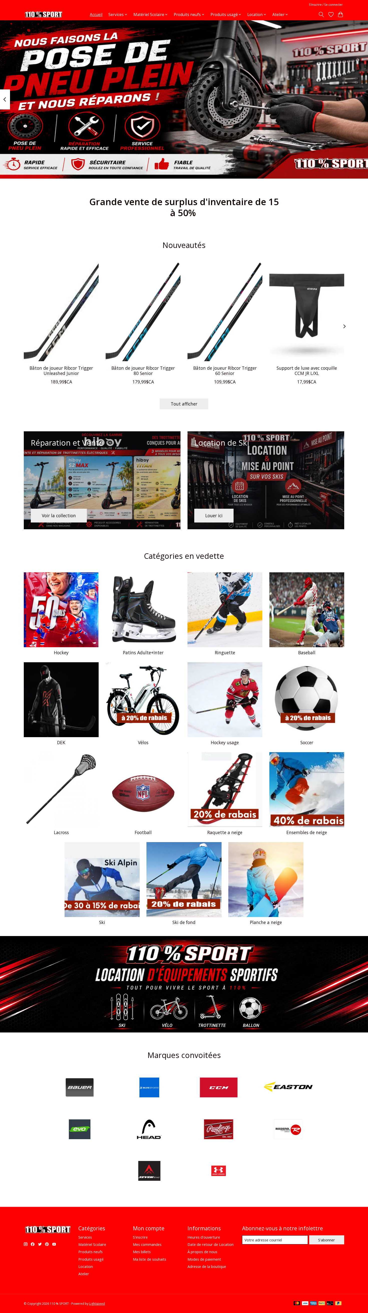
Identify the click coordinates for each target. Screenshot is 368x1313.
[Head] (149, 1129)
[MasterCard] (297, 1303)
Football (143, 832)
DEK (61, 742)
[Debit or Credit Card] (330, 1303)
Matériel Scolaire (92, 1244)
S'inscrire (140, 1237)
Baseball (306, 652)
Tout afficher (184, 404)
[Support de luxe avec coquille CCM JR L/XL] (306, 311)
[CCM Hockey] (219, 1088)
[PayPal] (321, 1303)
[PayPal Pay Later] (338, 1303)
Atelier (83, 1273)
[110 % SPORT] (43, 14)
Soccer (306, 742)
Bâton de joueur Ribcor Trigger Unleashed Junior (61, 370)
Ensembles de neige (306, 832)
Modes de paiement (204, 1259)
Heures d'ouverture (204, 1237)
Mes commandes (147, 1244)
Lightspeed (97, 1303)
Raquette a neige (224, 832)
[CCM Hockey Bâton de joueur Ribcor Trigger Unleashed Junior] (61, 311)
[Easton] (288, 1088)
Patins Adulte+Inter (143, 652)
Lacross (61, 832)
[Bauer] (80, 1088)
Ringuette (225, 652)
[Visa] (305, 1303)
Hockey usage (225, 742)
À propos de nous (202, 1251)
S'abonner (326, 1239)
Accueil (96, 14)
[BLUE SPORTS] (149, 1088)
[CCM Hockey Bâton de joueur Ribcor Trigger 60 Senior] (225, 311)
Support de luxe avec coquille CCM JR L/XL (307, 370)
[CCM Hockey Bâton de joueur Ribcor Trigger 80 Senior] (143, 311)
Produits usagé (91, 1259)
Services (85, 1237)
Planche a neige (266, 922)
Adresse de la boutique (207, 1266)
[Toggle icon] (321, 14)
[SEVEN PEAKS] (149, 1171)
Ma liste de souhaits (149, 1259)
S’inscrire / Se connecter (326, 5)
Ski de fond (184, 922)
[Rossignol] (288, 1129)
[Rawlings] (219, 1129)
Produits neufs (90, 1251)
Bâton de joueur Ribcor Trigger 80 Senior (143, 370)
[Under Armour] (219, 1171)
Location (85, 1266)
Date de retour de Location (211, 1244)
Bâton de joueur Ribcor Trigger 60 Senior (225, 370)
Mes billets (142, 1251)
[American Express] (313, 1303)
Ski (102, 922)
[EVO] (80, 1129)
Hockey (61, 652)
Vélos (143, 742)
